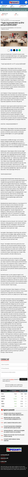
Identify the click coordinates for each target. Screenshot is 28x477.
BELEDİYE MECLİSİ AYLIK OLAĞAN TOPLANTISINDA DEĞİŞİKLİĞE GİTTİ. (12, 418)
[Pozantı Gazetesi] (14, 2)
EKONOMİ (7, 19)
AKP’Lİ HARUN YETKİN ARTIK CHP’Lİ (13, 422)
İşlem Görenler (23, 390)
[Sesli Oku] (8, 50)
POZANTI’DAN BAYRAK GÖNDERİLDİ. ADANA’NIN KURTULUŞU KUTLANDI (13, 427)
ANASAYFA (2, 19)
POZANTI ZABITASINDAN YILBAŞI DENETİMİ (12, 439)
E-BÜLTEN (4, 461)
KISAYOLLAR (4, 458)
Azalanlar (14, 390)
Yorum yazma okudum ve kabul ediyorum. (11, 380)
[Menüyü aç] (2, 2)
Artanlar (5, 390)
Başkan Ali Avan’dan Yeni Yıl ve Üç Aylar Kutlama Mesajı (14, 435)
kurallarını (12, 379)
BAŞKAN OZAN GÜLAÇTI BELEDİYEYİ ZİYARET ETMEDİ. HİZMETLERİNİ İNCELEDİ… (14, 414)
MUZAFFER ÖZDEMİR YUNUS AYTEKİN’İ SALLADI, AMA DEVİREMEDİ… (15, 10)
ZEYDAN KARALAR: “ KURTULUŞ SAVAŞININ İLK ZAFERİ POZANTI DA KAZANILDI (14, 431)
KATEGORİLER (5, 455)
